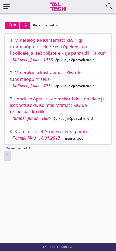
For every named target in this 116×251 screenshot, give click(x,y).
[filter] (12, 25)
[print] (25, 25)
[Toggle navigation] (6, 6)
